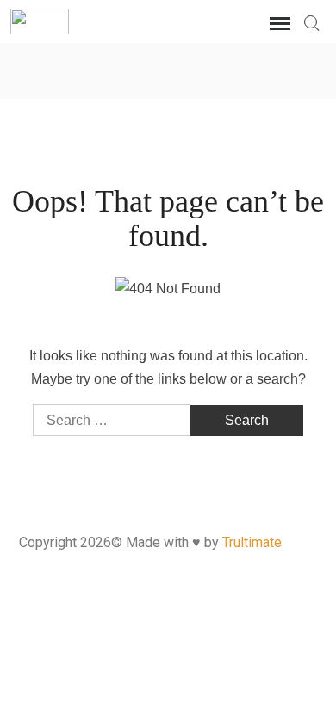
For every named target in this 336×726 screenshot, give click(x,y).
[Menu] (278, 24)
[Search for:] (311, 23)
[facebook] (126, 67)
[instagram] (168, 67)
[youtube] (210, 67)
